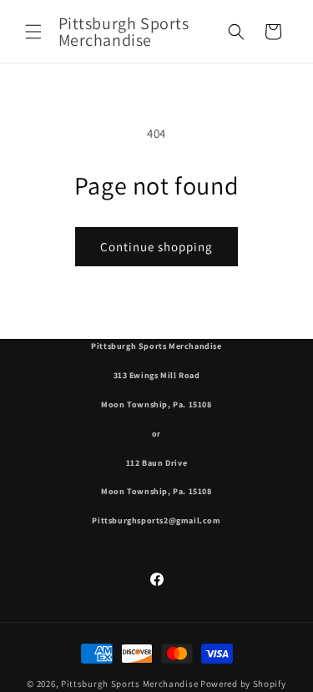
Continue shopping (156, 247)
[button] (33, 31)
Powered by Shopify (243, 683)
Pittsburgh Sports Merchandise (129, 683)
